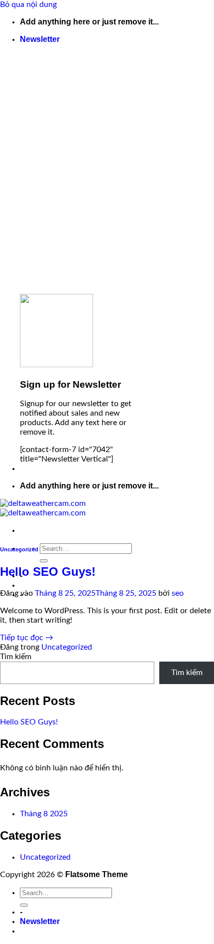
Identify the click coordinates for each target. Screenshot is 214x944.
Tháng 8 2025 (44, 814)
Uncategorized (19, 549)
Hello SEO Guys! (48, 571)
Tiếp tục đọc (26, 638)
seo (178, 593)
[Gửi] (44, 560)
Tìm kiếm (15, 657)
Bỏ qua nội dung (28, 4)
